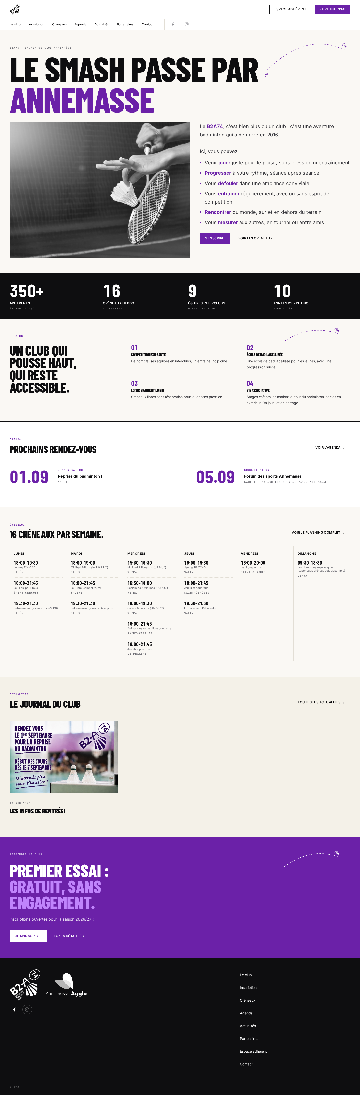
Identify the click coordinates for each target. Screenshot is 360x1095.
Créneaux (59, 24)
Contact (148, 24)
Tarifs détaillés (68, 936)
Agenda (80, 24)
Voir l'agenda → (330, 447)
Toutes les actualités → (321, 702)
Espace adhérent (291, 9)
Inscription (36, 24)
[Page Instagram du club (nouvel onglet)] (186, 24)
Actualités (101, 24)
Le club (15, 24)
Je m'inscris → (28, 936)
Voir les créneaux (255, 238)
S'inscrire (214, 238)
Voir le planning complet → (318, 532)
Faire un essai (333, 9)
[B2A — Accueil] (15, 9)
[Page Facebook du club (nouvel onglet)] (173, 24)
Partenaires (125, 24)
